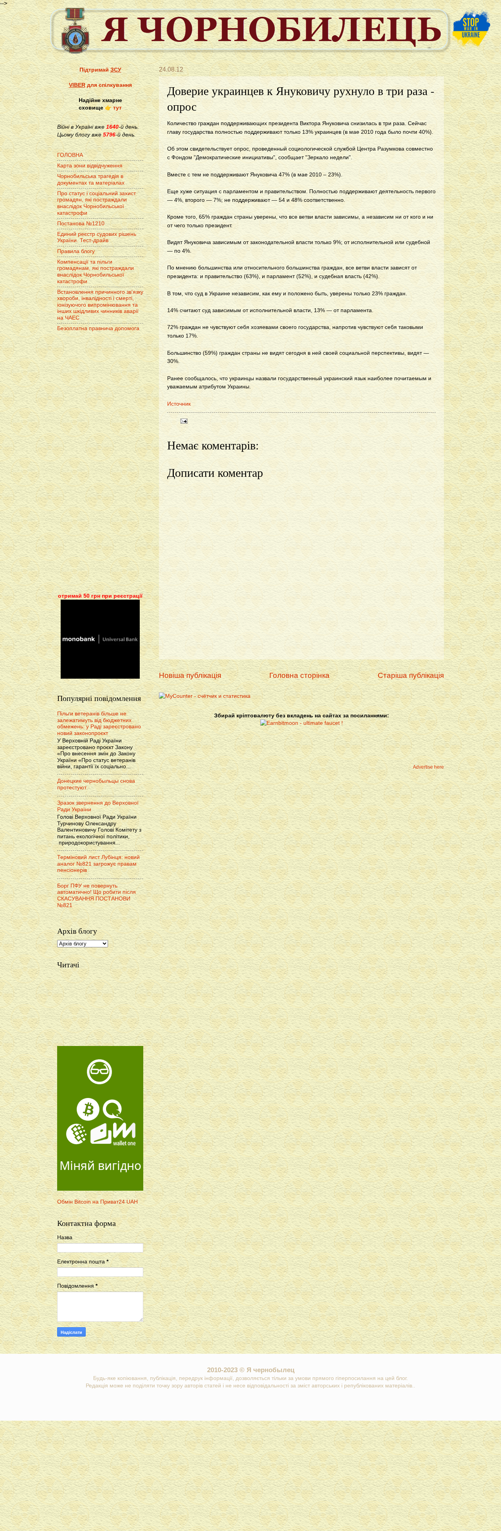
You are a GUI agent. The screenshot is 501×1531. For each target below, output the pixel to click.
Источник (179, 404)
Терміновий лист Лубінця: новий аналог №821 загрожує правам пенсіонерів (98, 863)
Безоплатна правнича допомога (98, 328)
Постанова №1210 (81, 223)
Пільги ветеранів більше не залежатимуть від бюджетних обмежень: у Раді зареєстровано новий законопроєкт (99, 723)
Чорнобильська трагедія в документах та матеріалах (90, 179)
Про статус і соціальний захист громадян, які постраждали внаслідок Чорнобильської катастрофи (96, 203)
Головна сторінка (299, 675)
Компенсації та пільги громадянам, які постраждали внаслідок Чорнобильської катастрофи (95, 271)
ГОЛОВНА (70, 155)
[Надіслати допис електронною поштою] (183, 421)
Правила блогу (76, 251)
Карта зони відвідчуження (90, 166)
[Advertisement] (100, 463)
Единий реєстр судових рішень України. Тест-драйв (96, 237)
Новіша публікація (190, 675)
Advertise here (428, 767)
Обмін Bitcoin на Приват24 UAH (97, 1202)
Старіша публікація (411, 675)
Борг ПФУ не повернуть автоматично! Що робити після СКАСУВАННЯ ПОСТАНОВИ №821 (96, 895)
